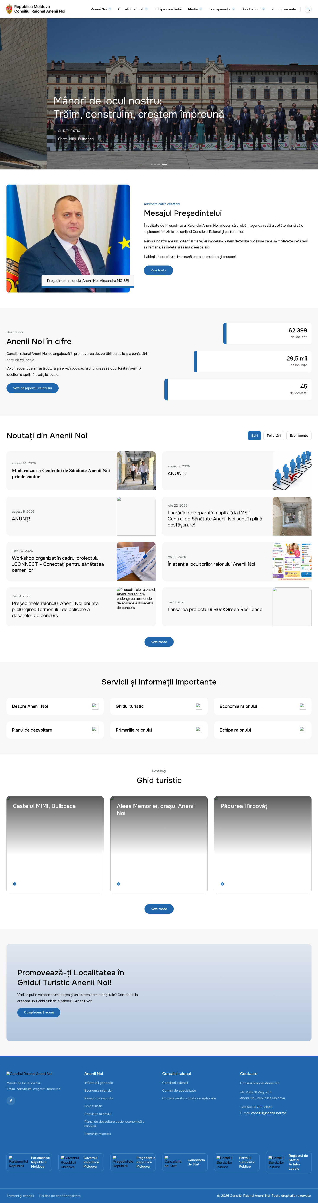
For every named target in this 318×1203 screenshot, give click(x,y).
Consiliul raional (130, 9)
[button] (152, 164)
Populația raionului (97, 1114)
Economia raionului (98, 1090)
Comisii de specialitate (179, 1090)
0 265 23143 (263, 1107)
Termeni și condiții (20, 1196)
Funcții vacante (284, 9)
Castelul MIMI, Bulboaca (44, 806)
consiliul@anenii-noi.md (268, 1113)
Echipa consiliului (168, 9)
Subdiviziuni (251, 9)
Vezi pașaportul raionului (32, 388)
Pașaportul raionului (98, 1098)
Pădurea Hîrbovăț (244, 806)
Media (193, 9)
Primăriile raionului (97, 1134)
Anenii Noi (99, 9)
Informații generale (98, 1083)
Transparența (219, 9)
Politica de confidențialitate (60, 1196)
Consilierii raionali (175, 1083)
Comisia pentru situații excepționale (189, 1098)
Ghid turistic (93, 1106)
